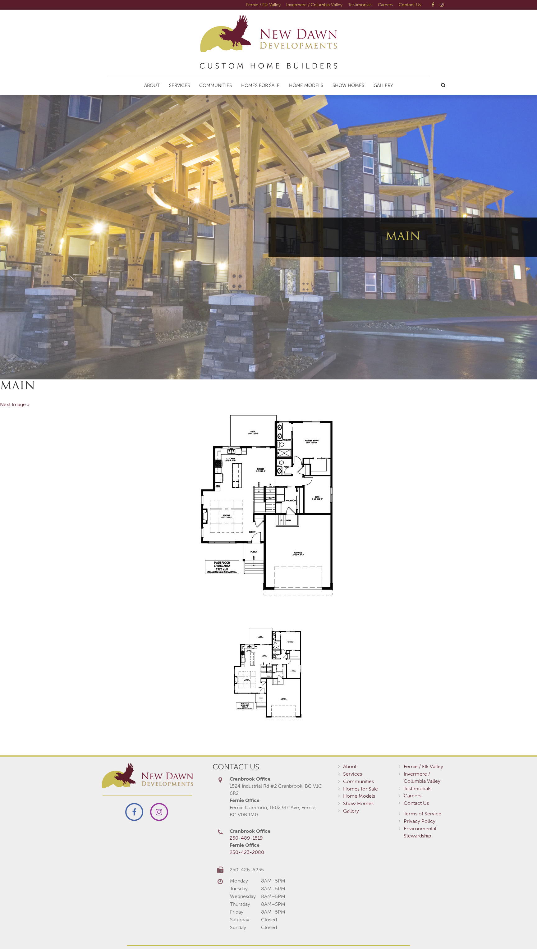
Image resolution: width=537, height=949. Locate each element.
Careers (385, 4)
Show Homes (348, 85)
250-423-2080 (247, 852)
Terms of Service (422, 814)
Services (179, 85)
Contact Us (410, 4)
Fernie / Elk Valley (263, 4)
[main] (268, 505)
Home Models (306, 85)
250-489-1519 (246, 838)
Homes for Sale (260, 85)
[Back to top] (520, 932)
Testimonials (360, 4)
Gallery (383, 85)
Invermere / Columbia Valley (314, 4)
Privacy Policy (419, 821)
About (152, 85)
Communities (215, 85)
